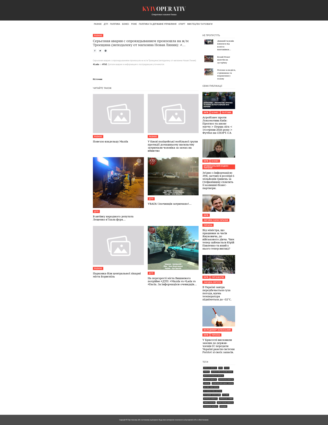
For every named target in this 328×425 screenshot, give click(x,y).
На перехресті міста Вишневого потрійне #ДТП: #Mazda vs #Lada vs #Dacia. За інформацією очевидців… (172, 281)
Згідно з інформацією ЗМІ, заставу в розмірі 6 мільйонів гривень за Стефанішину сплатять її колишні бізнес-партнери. (218, 180)
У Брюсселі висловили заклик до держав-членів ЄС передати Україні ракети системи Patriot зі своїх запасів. (218, 346)
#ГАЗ (104, 64)
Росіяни (225, 394)
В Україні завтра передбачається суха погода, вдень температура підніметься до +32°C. (217, 293)
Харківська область (226, 379)
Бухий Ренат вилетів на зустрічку (223, 60)
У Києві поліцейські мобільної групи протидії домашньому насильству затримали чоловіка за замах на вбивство (173, 146)
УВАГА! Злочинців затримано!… (170, 203)
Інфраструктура (209, 402)
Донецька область (210, 398)
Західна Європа (212, 282)
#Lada (96, 64)
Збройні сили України (216, 220)
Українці (207, 383)
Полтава (226, 112)
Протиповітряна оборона (212, 391)
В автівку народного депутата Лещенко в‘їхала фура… (113, 218)
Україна (208, 225)
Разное (98, 24)
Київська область (210, 368)
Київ (206, 112)
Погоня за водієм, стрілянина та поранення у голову (226, 74)
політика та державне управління (157, 24)
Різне (134, 24)
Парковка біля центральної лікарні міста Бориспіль (117, 275)
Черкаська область (210, 406)
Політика (115, 24)
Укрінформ (218, 277)
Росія (227, 368)
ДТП (106, 24)
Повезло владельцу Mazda (110, 141)
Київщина (223, 406)
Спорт (181, 24)
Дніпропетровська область (213, 375)
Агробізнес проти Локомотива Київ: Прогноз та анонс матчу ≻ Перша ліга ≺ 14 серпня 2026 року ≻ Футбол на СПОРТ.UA (217, 125)
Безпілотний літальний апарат (222, 371)
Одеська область (210, 379)
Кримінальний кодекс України (216, 167)
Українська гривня (226, 398)
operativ (164, 9)
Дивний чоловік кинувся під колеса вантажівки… (225, 45)
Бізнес (125, 24)
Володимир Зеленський (217, 330)
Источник (97, 79)
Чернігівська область (225, 402)
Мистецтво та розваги (199, 24)
